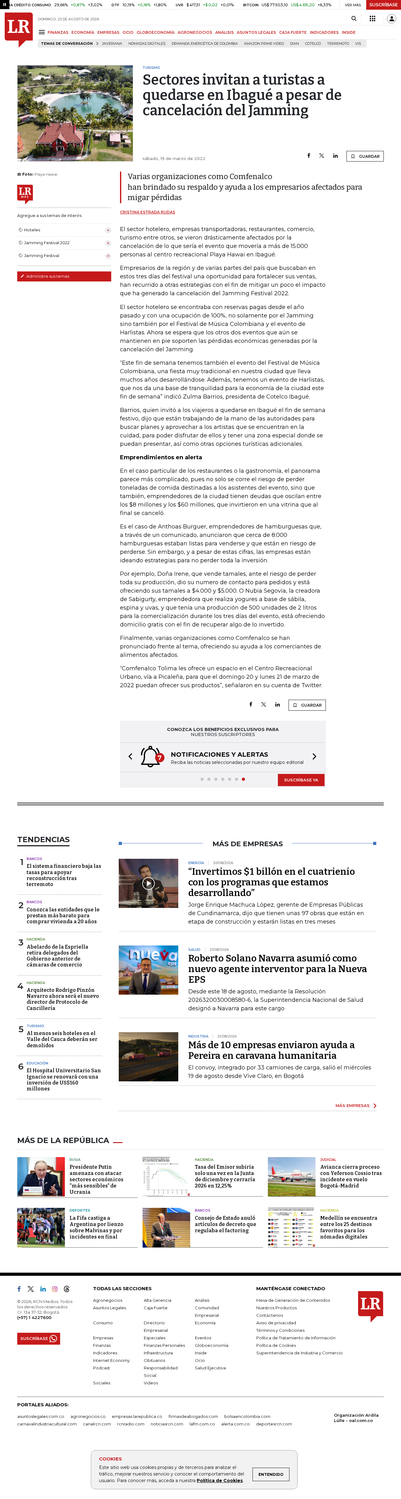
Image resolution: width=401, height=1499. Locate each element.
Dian (294, 44)
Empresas (103, 1337)
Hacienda (36, 939)
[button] (128, 757)
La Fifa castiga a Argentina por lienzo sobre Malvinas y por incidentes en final (96, 1227)
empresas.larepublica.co (137, 1416)
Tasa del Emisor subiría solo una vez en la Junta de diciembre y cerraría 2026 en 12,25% (225, 1176)
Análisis (202, 1300)
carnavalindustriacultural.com (47, 1423)
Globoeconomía (211, 1345)
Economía (205, 1322)
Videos (151, 1382)
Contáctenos (269, 1315)
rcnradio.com (130, 1423)
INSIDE (349, 32)
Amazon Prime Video (264, 44)
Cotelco (313, 44)
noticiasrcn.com (167, 1423)
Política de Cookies (220, 1480)
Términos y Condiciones (280, 1330)
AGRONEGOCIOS (195, 32)
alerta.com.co (235, 1423)
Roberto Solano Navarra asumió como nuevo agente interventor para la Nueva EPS (277, 969)
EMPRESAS (108, 32)
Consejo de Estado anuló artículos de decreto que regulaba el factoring (225, 1224)
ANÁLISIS (224, 32)
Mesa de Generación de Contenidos (293, 1300)
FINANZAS (58, 32)
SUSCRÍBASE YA (301, 779)
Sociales (101, 1382)
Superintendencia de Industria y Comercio (299, 1352)
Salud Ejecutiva (210, 1367)
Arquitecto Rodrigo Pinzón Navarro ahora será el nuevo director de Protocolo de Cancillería (63, 999)
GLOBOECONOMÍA (155, 32)
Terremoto (338, 44)
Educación (37, 1063)
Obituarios (154, 1360)
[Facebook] (308, 156)
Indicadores (105, 1352)
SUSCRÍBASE (383, 5)
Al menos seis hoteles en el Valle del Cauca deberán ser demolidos (62, 1039)
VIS (358, 44)
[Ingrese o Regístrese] (391, 18)
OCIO (127, 32)
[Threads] (69, 1290)
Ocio (200, 1360)
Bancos (34, 859)
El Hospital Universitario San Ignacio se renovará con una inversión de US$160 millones (64, 1080)
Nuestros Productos (276, 1307)
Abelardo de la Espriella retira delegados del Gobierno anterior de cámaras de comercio (57, 956)
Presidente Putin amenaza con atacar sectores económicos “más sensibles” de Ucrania (96, 1179)
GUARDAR (369, 156)
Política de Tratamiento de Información (296, 1337)
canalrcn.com (97, 1423)
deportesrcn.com (274, 1423)
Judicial (328, 1159)
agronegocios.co (88, 1416)
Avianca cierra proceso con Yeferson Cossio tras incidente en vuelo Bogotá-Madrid (351, 1176)
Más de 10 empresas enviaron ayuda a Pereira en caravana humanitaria (271, 1050)
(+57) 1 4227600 (34, 1317)
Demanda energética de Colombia (205, 44)
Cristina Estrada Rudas (147, 212)
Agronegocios (107, 1300)
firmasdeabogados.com (193, 1416)
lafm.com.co (202, 1423)
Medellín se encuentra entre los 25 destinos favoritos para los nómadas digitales (349, 1227)
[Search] (354, 19)
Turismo (35, 1026)
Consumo (103, 1322)
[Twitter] (322, 156)
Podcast (101, 1367)
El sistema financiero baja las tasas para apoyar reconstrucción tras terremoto (64, 875)
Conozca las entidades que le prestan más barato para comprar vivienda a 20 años (63, 916)
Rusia (75, 1159)
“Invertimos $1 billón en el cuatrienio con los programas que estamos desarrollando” (271, 882)
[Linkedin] (335, 156)
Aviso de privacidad (276, 1322)
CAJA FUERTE (293, 32)
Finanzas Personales (164, 1345)
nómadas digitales (146, 44)
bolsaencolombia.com (247, 1416)
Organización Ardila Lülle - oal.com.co (356, 1418)
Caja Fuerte (156, 1307)
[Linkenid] (45, 1290)
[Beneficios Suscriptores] (372, 18)
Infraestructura (158, 1352)
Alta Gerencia (157, 1300)
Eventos (203, 1337)
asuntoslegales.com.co (40, 1416)
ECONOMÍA (82, 32)
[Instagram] (57, 1290)
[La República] (19, 30)
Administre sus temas (47, 276)
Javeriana (112, 44)
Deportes (80, 1210)
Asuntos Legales (109, 1307)
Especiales (154, 1337)
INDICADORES (324, 32)
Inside (201, 1352)
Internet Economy (111, 1360)
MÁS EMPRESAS (353, 1105)
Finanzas (102, 1345)
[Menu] (43, 32)
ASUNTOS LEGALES (256, 32)
